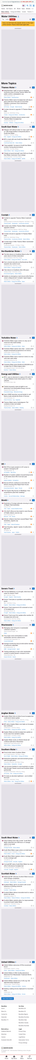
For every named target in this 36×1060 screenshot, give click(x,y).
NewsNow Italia (23, 1020)
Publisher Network (6, 1031)
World (18, 8)
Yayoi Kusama (7, 532)
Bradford (6, 370)
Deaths (17, 532)
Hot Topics (9, 8)
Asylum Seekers (8, 480)
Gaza (23, 8)
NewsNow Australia (24, 1025)
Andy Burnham (15, 97)
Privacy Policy (22, 1031)
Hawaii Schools (7, 657)
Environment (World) (9, 488)
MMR (5, 649)
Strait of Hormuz (8, 399)
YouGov (6, 496)
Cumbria (24, 986)
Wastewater (15, 223)
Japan (13, 532)
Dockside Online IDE (6, 1040)
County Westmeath (8, 641)
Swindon (6, 122)
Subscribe (4, 1017)
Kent (5, 136)
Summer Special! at (17, 1)
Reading (22, 407)
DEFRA (23, 158)
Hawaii (14, 657)
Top (3, 19)
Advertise (3, 1034)
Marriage (22, 496)
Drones (23, 994)
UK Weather (7, 472)
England (9, 136)
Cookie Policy (22, 1034)
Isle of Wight (7, 756)
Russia (13, 516)
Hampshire (14, 764)
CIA (10, 516)
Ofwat (5, 970)
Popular (12, 19)
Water (23, 281)
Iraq (14, 399)
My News (14, 1058)
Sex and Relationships (14, 496)
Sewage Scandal (11, 649)
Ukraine (28, 8)
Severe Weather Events (16, 508)
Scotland (6, 890)
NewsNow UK (22, 1008)
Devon (13, 853)
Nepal (16, 488)
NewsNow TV (4, 1020)
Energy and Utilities (16, 11)
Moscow (6, 516)
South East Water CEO (9, 142)
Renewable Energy (8, 392)
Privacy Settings (23, 1042)
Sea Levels (24, 259)
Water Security (18, 106)
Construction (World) (24, 223)
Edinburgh (6, 882)
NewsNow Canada (23, 1022)
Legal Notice (22, 1037)
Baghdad (18, 399)
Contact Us (4, 1014)
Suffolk (23, 729)
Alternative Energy (18, 392)
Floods (20, 488)
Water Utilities (5, 11)
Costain (24, 11)
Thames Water (7, 223)
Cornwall (15, 861)
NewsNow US (22, 1011)
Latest (7, 19)
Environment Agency (9, 273)
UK (15, 8)
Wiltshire (11, 122)
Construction (22, 114)
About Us (3, 1011)
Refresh (29, 1058)
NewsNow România (24, 1017)
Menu (22, 1058)
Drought (12, 106)
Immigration (16, 480)
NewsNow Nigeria (23, 1014)
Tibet (5, 508)
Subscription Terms (24, 1040)
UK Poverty (6, 106)
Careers (3, 1037)
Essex (5, 721)
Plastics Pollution (16, 897)
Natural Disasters (15, 524)
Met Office (13, 472)
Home (3, 8)
